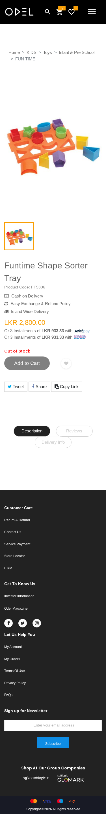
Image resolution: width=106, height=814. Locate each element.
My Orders (12, 659)
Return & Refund (17, 520)
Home (14, 52)
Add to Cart (27, 363)
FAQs (8, 695)
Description (31, 430)
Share (40, 386)
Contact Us (12, 532)
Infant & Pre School (76, 52)
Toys (47, 52)
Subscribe (53, 744)
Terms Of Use (14, 671)
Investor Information (19, 596)
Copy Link (69, 386)
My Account (13, 647)
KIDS (31, 52)
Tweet (18, 386)
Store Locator (14, 556)
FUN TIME (25, 58)
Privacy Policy (15, 683)
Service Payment (17, 544)
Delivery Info (53, 442)
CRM (8, 568)
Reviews (74, 430)
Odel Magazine (16, 608)
